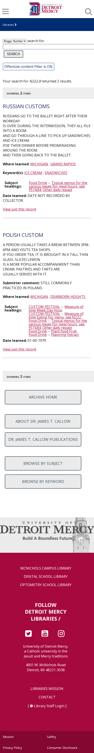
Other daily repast (57, 189)
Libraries (8, 25)
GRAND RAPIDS (63, 164)
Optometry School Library (45, 585)
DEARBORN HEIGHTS (67, 296)
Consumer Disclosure (62, 748)
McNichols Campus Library (45, 568)
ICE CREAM (33, 172)
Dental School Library (46, 577)
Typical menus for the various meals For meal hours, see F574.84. (58, 186)
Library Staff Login (49, 705)
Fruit (73, 331)
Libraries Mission (47, 689)
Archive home (43, 397)
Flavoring (58, 334)
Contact (47, 697)
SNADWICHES (56, 172)
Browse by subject (43, 463)
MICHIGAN (39, 164)
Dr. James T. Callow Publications (43, 439)
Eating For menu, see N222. (59, 317)
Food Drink (38, 182)
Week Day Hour (50, 310)
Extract (73, 334)
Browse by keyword (43, 481)
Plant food (59, 331)
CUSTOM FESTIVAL (44, 306)
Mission (8, 737)
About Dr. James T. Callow (43, 421)
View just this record (19, 209)
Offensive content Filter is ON (28, 66)
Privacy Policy (12, 748)
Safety (51, 737)
